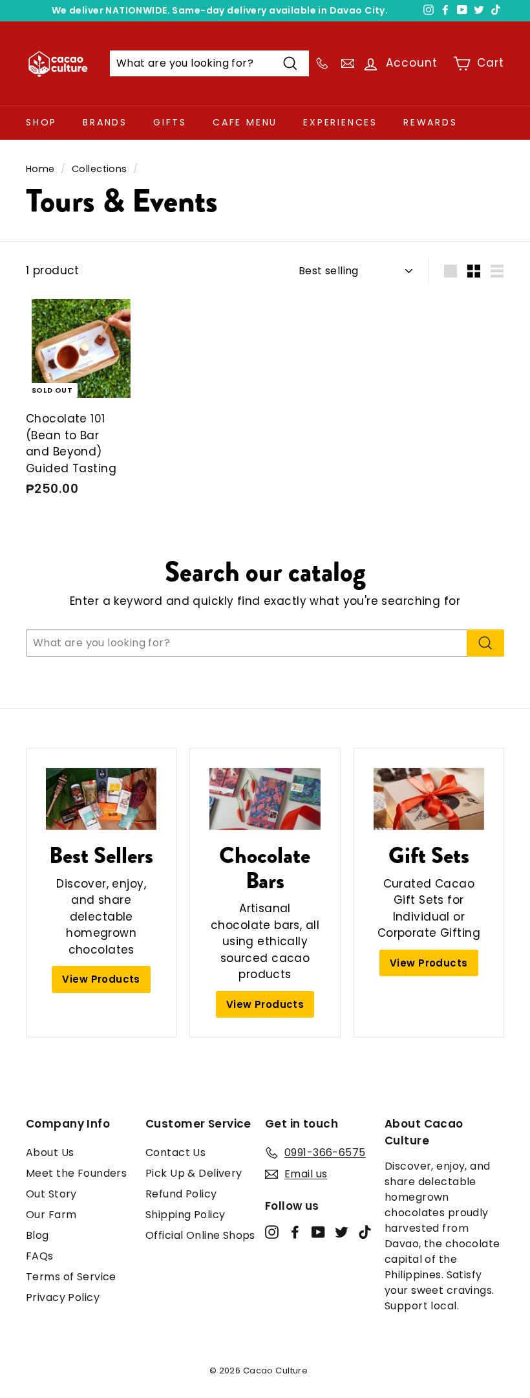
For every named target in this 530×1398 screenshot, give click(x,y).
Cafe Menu (245, 122)
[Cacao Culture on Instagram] (272, 1232)
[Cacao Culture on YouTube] (318, 1232)
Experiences (340, 122)
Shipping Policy (185, 1214)
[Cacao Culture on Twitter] (341, 1232)
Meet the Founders (76, 1173)
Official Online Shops (200, 1235)
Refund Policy (181, 1193)
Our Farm (51, 1214)
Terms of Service (71, 1276)
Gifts (170, 122)
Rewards (430, 122)
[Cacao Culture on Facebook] (295, 1232)
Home (40, 168)
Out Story (51, 1193)
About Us (50, 1152)
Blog (37, 1235)
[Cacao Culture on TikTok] (365, 1232)
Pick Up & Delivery (193, 1173)
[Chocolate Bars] (264, 799)
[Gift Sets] (429, 799)
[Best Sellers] (101, 799)
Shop (41, 122)
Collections (99, 168)
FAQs (40, 1256)
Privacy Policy (63, 1297)
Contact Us (175, 1152)
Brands (105, 122)
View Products (101, 979)
